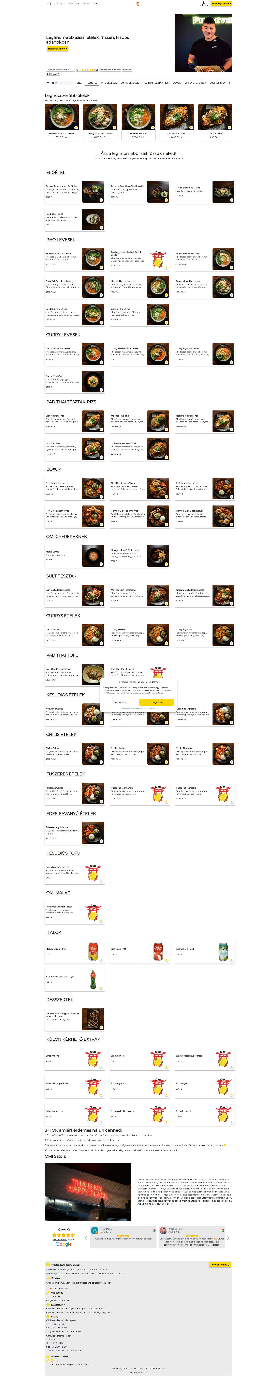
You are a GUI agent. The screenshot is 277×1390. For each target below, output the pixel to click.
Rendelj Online (220, 3)
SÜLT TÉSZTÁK (217, 83)
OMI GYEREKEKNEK (195, 83)
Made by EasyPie (138, 1372)
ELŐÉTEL (92, 83)
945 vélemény (60, 1239)
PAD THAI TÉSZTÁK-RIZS (156, 83)
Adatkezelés (127, 708)
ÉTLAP (79, 83)
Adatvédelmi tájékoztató (67, 1364)
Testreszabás (120, 702)
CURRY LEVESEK (130, 83)
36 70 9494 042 (54, 1296)
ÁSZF (50, 1364)
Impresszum (150, 708)
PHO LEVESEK (109, 83)
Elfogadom (156, 702)
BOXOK (176, 83)
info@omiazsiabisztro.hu (58, 1300)
